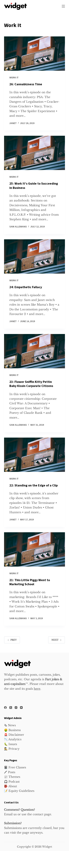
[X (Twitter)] (10, 707)
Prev (13, 640)
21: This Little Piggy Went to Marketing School (29, 582)
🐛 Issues (10, 744)
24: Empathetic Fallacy (25, 287)
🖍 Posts (9, 772)
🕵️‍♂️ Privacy (11, 748)
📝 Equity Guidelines (19, 791)
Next (55, 640)
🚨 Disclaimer (14, 734)
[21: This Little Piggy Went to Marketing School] (34, 549)
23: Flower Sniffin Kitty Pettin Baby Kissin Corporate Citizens (31, 384)
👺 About (10, 786)
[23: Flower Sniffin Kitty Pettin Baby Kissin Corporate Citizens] (34, 351)
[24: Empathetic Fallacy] (34, 256)
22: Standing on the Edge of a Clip (33, 485)
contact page (42, 814)
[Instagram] (16, 707)
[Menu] (63, 6)
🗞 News (10, 725)
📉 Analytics (12, 739)
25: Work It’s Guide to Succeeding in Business (33, 185)
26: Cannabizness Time (25, 84)
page (25, 832)
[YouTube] (21, 707)
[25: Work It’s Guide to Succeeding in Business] (34, 153)
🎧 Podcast (12, 781)
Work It (13, 77)
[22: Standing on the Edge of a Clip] (34, 455)
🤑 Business (12, 730)
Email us (10, 814)
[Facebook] (5, 707)
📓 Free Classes (15, 767)
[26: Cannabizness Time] (34, 53)
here (37, 688)
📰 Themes (12, 777)
